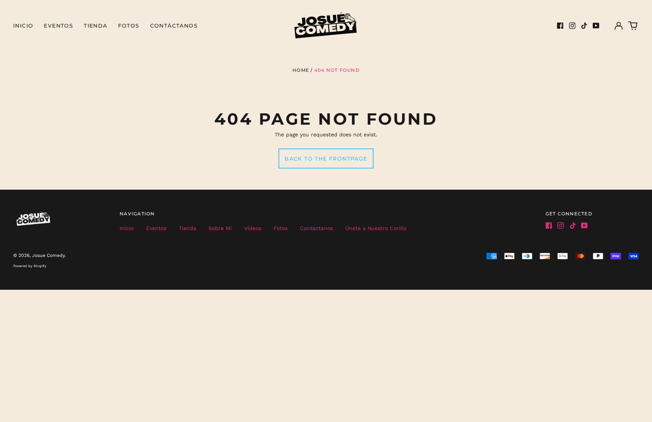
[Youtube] (596, 25)
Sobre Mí (220, 228)
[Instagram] (572, 25)
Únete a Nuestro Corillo (375, 228)
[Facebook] (560, 25)
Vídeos (252, 228)
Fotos (129, 25)
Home (300, 70)
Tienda (95, 25)
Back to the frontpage (325, 158)
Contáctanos (174, 25)
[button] (633, 26)
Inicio (23, 25)
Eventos (58, 25)
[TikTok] (584, 25)
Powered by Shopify (29, 266)
